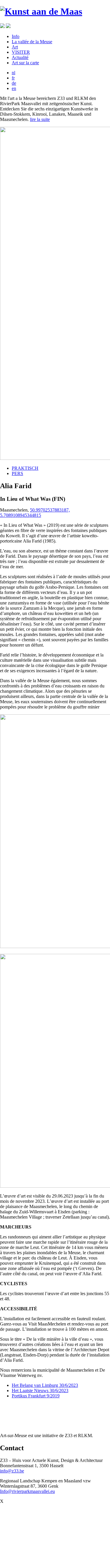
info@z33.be (12, 1470)
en (14, 88)
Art (15, 46)
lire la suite (40, 119)
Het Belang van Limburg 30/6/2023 (45, 1385)
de (14, 83)
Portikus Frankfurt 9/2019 (36, 1395)
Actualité (20, 57)
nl (13, 72)
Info (15, 36)
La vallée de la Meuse (32, 41)
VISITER (21, 52)
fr (13, 77)
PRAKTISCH (25, 468)
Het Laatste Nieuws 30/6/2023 (40, 1390)
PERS (17, 473)
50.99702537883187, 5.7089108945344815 (35, 512)
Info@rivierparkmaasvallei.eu (27, 1491)
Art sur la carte (25, 62)
